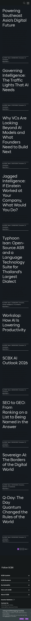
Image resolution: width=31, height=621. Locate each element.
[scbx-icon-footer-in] (8, 570)
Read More (5, 61)
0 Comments (17, 304)
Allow (27, 618)
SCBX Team (7, 57)
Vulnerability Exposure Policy (9, 607)
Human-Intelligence (7, 304)
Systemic (4, 486)
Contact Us (4, 603)
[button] (15, 575)
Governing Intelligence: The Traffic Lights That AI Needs (15, 80)
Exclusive (21, 57)
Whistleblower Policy (7, 605)
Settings (21, 618)
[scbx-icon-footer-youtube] (5, 570)
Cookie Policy (7, 616)
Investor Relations (7, 599)
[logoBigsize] (5, 2)
